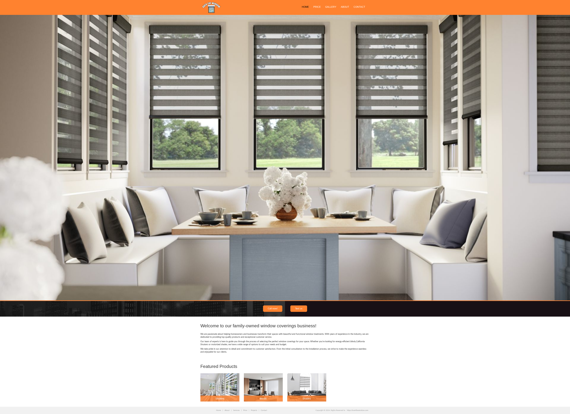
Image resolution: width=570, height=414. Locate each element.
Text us (298, 308)
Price (317, 7)
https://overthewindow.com (357, 410)
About (345, 7)
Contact (359, 7)
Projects (254, 410)
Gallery (330, 7)
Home (305, 7)
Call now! (273, 308)
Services (236, 410)
